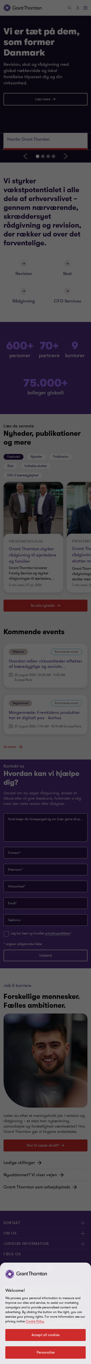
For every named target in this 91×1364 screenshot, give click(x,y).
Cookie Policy (35, 1321)
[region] (45, 1313)
